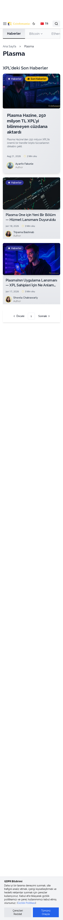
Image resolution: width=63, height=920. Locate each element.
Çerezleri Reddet (18, 912)
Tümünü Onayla (45, 912)
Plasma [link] (29, 46)
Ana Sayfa (9, 46)
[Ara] (56, 24)
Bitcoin (34, 34)
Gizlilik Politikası (26, 903)
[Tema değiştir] (33, 24)
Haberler (14, 33)
